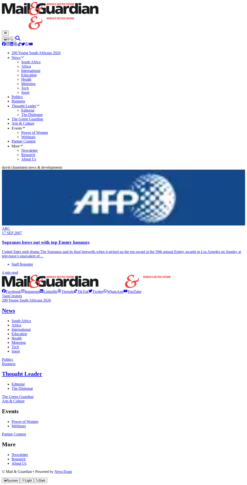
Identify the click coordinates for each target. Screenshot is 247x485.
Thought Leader (22, 374)
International (21, 329)
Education (19, 334)
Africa (16, 325)
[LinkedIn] (12, 45)
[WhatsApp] (27, 45)
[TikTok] (19, 45)
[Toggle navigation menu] (5, 33)
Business (8, 364)
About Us (19, 463)
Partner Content (14, 434)
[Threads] (15, 45)
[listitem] (11, 292)
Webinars (19, 426)
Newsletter (20, 455)
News (8, 310)
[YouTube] (31, 45)
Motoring (19, 342)
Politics (7, 359)
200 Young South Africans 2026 (26, 300)
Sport (16, 351)
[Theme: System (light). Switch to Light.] (8, 39)
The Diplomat (22, 388)
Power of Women (25, 422)
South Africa (21, 321)
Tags (5, 296)
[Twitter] (23, 45)
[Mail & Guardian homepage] (123, 16)
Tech (15, 347)
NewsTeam (63, 472)
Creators (15, 296)
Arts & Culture (13, 401)
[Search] (17, 39)
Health (17, 338)
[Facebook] (4, 45)
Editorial (18, 384)
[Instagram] (8, 45)
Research (19, 459)
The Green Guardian (18, 397)
